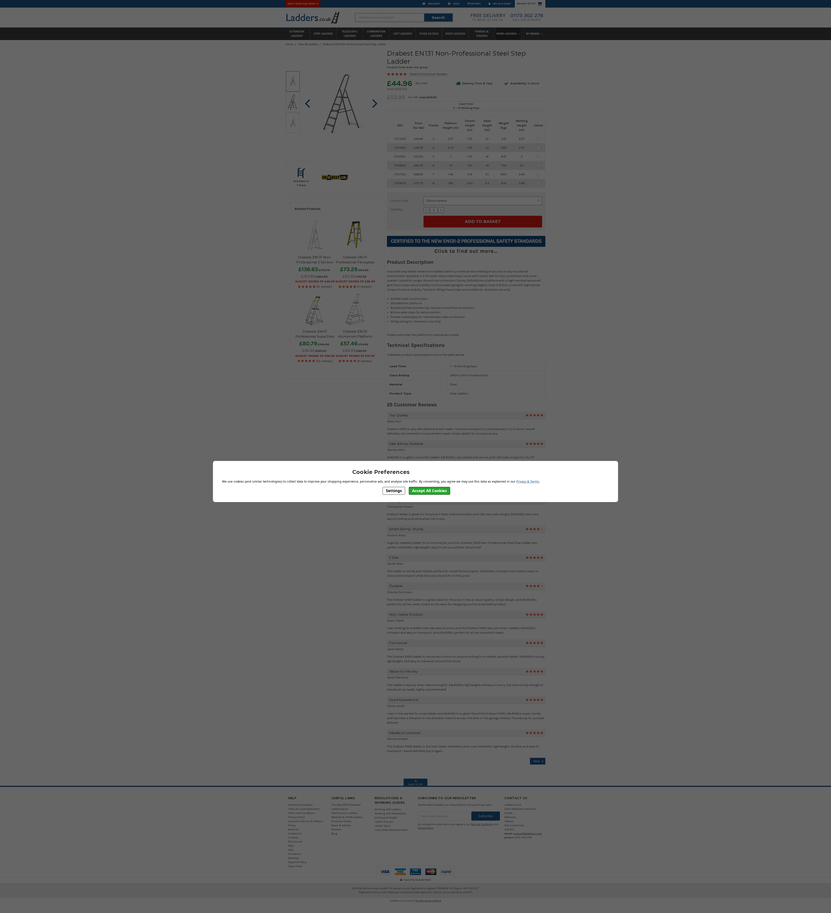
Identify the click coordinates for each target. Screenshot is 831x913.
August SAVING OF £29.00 (315, 356)
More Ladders (506, 33)
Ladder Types (383, 825)
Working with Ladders (388, 809)
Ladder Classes (384, 821)
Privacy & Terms (527, 481)
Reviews (336, 829)
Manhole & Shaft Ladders (347, 817)
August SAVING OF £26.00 (355, 281)
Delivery (433, 3)
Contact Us (295, 833)
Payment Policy (297, 862)
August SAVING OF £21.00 (355, 356)
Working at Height (386, 817)
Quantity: (396, 209)
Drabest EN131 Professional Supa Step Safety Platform (315, 336)
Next (536, 761)
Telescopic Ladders (350, 33)
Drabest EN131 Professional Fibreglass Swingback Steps (355, 262)
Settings (394, 490)
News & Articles (341, 825)
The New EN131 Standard (346, 804)
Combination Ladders (376, 33)
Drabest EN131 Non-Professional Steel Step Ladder (354, 44)
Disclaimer (294, 853)
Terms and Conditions (301, 813)
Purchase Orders (341, 821)
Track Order (295, 866)
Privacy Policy (296, 817)
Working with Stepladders (390, 813)
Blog (334, 833)
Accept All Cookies (429, 490)
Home (289, 44)
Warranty (293, 858)
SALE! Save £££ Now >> (303, 3)
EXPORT (475, 3)
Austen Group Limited (428, 900)
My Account (502, 3)
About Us (293, 829)
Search (438, 17)
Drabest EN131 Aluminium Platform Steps (355, 336)
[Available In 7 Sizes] (301, 177)
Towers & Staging (482, 33)
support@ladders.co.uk (527, 833)
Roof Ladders (455, 33)
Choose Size (399, 200)
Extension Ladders (296, 33)
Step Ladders (323, 33)
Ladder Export (339, 808)
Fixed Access (428, 33)
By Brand (533, 33)
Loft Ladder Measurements (391, 829)
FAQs (291, 845)
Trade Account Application (304, 808)
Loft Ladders (402, 33)
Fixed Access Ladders (344, 813)
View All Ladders (308, 44)
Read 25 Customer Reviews (428, 74)
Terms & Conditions (482, 824)
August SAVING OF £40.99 (315, 281)
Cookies (293, 837)
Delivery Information (300, 804)
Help (456, 3)
